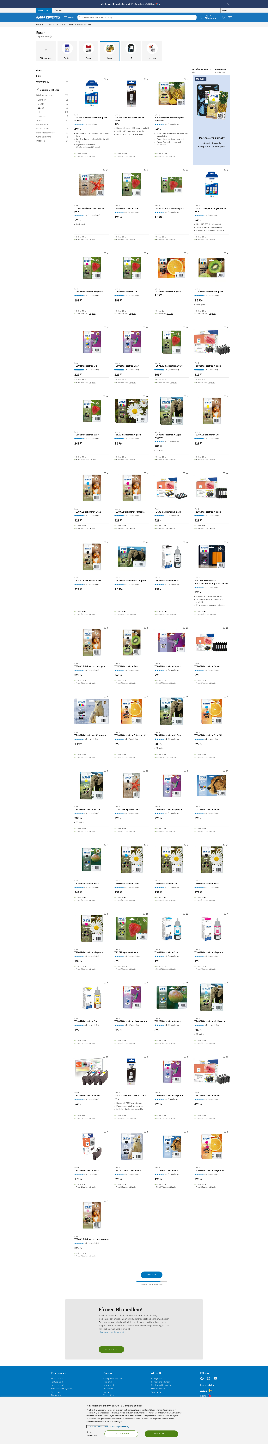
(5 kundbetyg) (213, 370)
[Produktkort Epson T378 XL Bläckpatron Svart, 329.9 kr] (91, 557)
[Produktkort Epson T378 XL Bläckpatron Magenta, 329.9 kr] (131, 488)
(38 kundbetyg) (93, 887)
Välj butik (92, 156)
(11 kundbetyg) (213, 438)
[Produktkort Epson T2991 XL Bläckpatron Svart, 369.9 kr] (171, 342)
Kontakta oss (57, 1378)
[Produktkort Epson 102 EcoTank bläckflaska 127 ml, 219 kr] (131, 1071)
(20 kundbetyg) (213, 670)
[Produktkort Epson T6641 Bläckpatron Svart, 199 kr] (171, 557)
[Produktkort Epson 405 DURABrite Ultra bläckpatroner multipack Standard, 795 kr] (211, 557)
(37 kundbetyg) (173, 670)
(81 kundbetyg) (93, 438)
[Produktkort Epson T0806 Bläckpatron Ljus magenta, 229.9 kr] (131, 997)
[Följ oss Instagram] (208, 1378)
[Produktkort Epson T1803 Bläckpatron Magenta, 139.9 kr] (91, 928)
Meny (71, 17)
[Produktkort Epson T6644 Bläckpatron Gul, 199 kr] (91, 997)
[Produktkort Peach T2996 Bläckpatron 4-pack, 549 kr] (91, 1071)
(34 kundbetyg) (213, 813)
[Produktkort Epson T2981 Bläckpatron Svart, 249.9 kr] (91, 411)
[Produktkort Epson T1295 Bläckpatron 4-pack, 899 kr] (171, 997)
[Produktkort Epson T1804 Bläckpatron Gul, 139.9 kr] (171, 859)
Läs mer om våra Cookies (97, 1426)
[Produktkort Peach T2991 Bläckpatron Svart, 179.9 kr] (91, 1146)
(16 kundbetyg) (173, 441)
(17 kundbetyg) (173, 813)
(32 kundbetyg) (133, 295)
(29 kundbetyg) (93, 295)
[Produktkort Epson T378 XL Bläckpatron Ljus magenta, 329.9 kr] (91, 1215)
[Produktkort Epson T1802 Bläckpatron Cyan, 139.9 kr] (131, 859)
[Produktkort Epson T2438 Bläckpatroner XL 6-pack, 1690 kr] (131, 557)
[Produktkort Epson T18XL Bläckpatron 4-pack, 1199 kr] (131, 411)
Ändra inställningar (92, 1433)
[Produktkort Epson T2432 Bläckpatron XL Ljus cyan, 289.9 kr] (211, 997)
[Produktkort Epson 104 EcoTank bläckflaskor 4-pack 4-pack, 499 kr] (91, 93)
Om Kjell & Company (112, 1378)
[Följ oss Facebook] (202, 1378)
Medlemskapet (109, 1382)
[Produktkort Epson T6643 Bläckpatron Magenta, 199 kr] (211, 928)
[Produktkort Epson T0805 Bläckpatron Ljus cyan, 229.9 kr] (171, 785)
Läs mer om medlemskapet (111, 1332)
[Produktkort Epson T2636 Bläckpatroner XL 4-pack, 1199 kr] (91, 711)
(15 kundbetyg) (93, 370)
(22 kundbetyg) (93, 956)
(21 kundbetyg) (213, 887)
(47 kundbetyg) (173, 584)
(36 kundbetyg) (93, 584)
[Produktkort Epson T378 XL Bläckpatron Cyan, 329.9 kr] (91, 488)
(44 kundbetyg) (133, 813)
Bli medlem (111, 1349)
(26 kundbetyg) (93, 1099)
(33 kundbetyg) (213, 1099)
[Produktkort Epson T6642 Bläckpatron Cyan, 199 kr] (171, 928)
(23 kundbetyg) (213, 515)
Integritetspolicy (58, 1385)
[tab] (44, 10)
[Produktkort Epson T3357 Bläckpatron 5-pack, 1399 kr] (171, 268)
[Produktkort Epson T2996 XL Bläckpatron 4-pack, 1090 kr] (171, 184)
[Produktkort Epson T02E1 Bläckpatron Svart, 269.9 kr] (131, 642)
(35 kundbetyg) (133, 438)
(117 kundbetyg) (94, 215)
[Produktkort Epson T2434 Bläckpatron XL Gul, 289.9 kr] (91, 785)
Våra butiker (109, 1395)
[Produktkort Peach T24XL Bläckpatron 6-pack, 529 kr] (171, 488)
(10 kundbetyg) (93, 1025)
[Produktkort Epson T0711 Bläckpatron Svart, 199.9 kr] (171, 1146)
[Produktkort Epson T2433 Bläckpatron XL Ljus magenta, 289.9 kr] (171, 411)
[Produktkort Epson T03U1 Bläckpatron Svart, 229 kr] (131, 785)
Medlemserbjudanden (161, 1385)
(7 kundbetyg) (133, 739)
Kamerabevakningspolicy (62, 1388)
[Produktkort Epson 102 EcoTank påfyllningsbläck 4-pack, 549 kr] (211, 184)
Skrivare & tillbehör (49, 89)
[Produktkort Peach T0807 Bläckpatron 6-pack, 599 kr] (211, 642)
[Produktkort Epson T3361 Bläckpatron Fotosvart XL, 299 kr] (131, 711)
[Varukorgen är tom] (230, 17)
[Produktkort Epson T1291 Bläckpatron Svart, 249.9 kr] (91, 859)
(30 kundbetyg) (133, 887)
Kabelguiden (156, 1378)
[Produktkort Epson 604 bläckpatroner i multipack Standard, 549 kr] (171, 93)
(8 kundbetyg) (93, 739)
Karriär (106, 1392)
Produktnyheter (158, 1388)
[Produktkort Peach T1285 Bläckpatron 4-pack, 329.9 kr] (211, 488)
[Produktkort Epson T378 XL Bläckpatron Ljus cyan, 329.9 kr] (91, 642)
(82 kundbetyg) (173, 370)
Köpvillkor (55, 1392)
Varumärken (156, 1392)
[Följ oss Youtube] (215, 1378)
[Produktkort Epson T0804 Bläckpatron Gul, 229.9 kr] (91, 342)
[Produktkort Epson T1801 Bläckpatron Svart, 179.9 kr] (211, 859)
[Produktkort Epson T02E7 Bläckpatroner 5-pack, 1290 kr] (211, 268)
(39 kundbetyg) (213, 295)
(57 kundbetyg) (133, 584)
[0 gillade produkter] (223, 17)
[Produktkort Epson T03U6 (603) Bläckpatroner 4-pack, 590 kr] (91, 184)
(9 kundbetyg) (173, 1099)
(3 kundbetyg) (93, 124)
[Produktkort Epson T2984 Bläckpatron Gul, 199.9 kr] (131, 268)
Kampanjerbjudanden (160, 1382)
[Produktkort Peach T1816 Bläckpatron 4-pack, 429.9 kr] (211, 1071)
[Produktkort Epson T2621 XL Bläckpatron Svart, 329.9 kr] (131, 1146)
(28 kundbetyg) (133, 670)
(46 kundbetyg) (173, 739)
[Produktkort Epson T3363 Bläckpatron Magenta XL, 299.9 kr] (211, 1146)
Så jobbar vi (108, 1385)
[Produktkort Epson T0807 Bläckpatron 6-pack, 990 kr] (171, 642)
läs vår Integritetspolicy (119, 1426)
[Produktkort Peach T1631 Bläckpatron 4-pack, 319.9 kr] (211, 342)
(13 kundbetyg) (173, 124)
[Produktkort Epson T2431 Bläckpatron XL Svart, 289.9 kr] (171, 711)
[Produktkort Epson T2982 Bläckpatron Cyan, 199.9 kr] (131, 184)
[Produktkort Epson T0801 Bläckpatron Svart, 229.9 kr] (131, 342)
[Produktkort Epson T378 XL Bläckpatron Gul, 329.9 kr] (211, 411)
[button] (50, 36)
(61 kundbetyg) (133, 212)
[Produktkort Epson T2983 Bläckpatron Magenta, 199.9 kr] (91, 268)
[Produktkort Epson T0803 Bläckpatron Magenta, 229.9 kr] (171, 1071)
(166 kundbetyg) (134, 956)
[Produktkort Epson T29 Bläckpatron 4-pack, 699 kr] (131, 928)
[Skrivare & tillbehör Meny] (67, 24)
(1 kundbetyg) (213, 587)
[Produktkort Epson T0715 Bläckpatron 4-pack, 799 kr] (211, 785)
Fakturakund (57, 1382)
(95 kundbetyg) (173, 212)
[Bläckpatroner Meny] (85, 24)
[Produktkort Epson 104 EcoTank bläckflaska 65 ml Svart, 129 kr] (131, 93)
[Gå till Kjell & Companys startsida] (49, 17)
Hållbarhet (108, 1388)
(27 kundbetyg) (173, 515)
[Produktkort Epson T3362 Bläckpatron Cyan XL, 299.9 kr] (211, 711)
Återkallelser (56, 1395)
